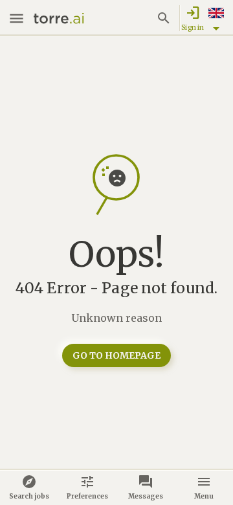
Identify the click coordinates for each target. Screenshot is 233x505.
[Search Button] (163, 18)
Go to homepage (116, 355)
